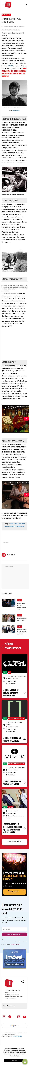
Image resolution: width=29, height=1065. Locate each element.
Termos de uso (15, 944)
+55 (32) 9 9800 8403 (18, 1036)
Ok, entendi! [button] (14, 1060)
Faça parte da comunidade (13, 892)
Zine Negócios (9, 1006)
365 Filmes (10, 66)
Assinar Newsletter (13, 934)
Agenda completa (14, 841)
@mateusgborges (16, 110)
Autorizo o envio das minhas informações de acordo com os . (14, 943)
